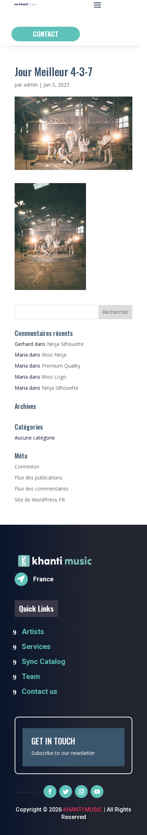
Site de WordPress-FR (40, 499)
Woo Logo (54, 376)
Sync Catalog (43, 661)
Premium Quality (61, 365)
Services (36, 646)
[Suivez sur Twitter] (65, 791)
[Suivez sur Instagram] (81, 791)
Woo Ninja (54, 354)
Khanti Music (82, 809)
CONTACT (46, 33)
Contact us (39, 691)
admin (31, 84)
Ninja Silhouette (65, 344)
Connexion (27, 466)
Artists (33, 631)
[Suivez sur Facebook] (50, 791)
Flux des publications (38, 477)
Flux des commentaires (42, 488)
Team (31, 676)
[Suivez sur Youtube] (97, 791)
